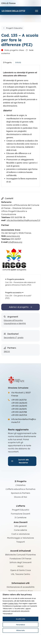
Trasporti (20, 541)
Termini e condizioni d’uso (20, 591)
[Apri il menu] (36, 10)
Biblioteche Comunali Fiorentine (20, 554)
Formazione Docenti (20, 513)
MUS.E (20, 566)
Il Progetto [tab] (7, 62)
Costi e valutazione (20, 534)
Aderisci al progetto (19, 307)
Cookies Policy (13, 603)
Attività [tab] (18, 62)
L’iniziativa (20, 485)
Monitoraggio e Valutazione (20, 538)
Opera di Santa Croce (20, 570)
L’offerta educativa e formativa (20, 489)
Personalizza (20, 625)
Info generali (20, 526)
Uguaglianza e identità (15, 323)
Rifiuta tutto (20, 630)
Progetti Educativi (14, 28)
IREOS (7, 351)
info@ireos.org (15, 242)
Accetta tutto (20, 619)
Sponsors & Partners (20, 493)
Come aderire (20, 530)
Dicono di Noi (20, 497)
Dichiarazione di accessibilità (20, 587)
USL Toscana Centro (20, 574)
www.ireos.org (13, 236)
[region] (20, 613)
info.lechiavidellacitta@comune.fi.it (23, 220)
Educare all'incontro (13, 320)
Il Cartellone (20, 517)
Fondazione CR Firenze (20, 558)
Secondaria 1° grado (13, 337)
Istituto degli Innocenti (21, 562)
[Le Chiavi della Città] (16, 10)
